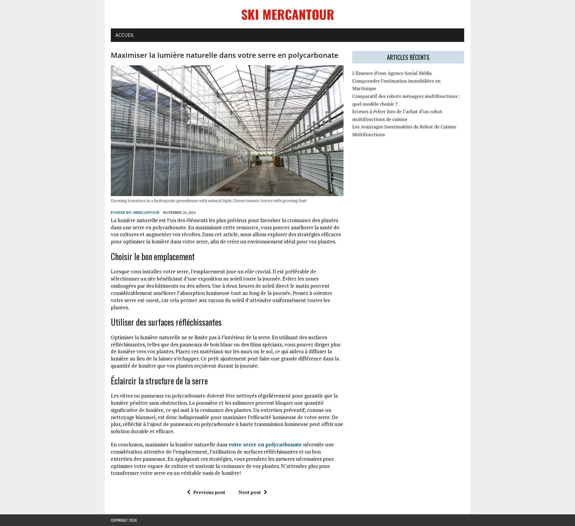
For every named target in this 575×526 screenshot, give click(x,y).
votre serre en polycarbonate (265, 444)
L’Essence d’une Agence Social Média (392, 73)
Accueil (124, 35)
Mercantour (146, 212)
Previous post (209, 492)
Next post (249, 492)
